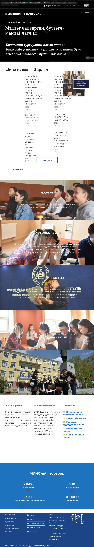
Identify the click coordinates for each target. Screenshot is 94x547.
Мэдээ (32, 519)
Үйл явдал (33, 532)
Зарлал (32, 515)
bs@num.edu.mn (53, 6)
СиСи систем (10, 515)
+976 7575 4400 (73, 6)
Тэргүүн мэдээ (35, 527)
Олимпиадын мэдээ (37, 523)
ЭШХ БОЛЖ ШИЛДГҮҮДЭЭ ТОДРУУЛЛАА (32, 118)
